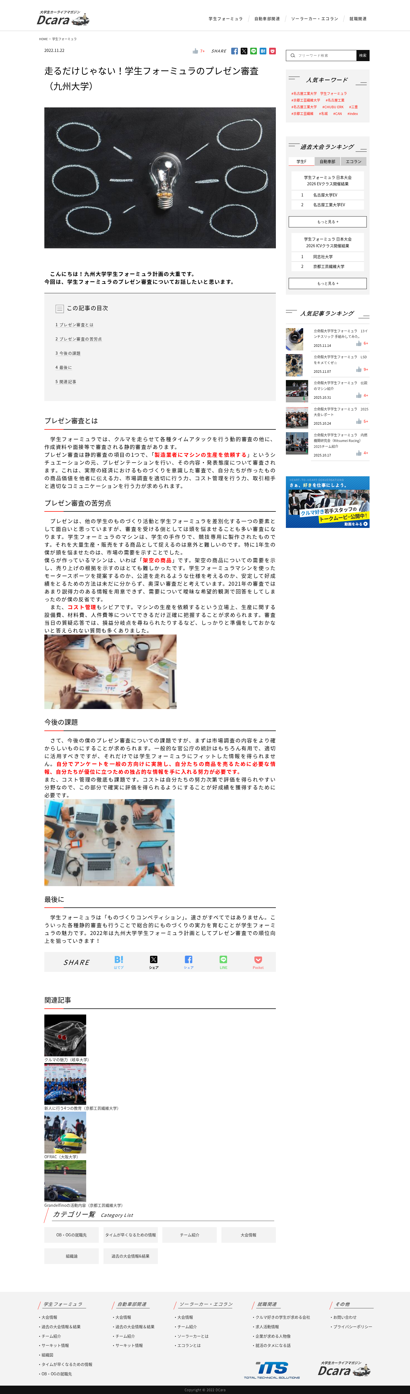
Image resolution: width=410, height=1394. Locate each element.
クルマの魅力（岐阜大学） (67, 1059)
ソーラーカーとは (193, 1336)
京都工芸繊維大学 (306, 100)
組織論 (72, 1256)
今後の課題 (68, 353)
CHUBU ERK (334, 106)
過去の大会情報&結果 (130, 1256)
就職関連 (358, 18)
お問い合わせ (345, 1317)
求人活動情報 (267, 1326)
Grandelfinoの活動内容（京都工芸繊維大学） (84, 1205)
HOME (43, 39)
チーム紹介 (189, 1234)
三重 (354, 106)
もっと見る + (328, 222)
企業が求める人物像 (273, 1336)
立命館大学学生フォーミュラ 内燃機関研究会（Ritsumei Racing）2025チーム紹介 (340, 440)
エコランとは (189, 1345)
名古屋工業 (336, 100)
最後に (64, 367)
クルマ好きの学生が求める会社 (282, 1317)
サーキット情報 (55, 1345)
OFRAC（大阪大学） (62, 1156)
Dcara (57, 19)
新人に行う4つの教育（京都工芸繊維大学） (82, 1108)
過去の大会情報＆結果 (61, 1326)
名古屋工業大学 (305, 106)
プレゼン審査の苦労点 (79, 339)
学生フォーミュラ (226, 18)
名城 (324, 113)
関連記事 (66, 381)
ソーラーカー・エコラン (314, 18)
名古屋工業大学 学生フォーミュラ (320, 93)
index (353, 113)
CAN (338, 113)
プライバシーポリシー (352, 1326)
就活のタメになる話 (273, 1345)
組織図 (47, 1354)
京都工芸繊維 (303, 113)
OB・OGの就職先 (71, 1234)
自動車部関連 (267, 18)
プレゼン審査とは (75, 324)
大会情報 (248, 1234)
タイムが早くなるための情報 (130, 1234)
